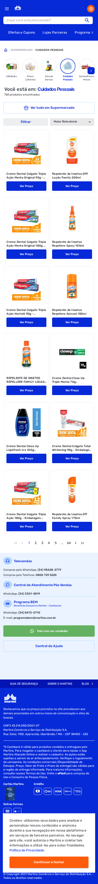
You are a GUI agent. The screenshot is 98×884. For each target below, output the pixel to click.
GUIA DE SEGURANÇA (24, 683)
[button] (88, 20)
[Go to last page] (82, 543)
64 (69, 543)
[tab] (24, 683)
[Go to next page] (76, 543)
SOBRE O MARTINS (60, 683)
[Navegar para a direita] (91, 70)
